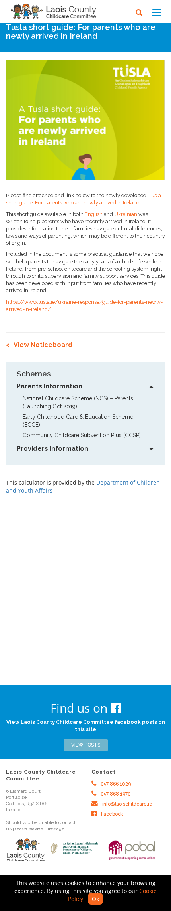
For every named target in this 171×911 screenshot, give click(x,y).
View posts (85, 745)
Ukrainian (125, 214)
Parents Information (49, 386)
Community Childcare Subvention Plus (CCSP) (82, 435)
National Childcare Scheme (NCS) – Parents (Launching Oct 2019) (79, 402)
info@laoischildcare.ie (126, 804)
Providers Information (52, 448)
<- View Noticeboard (39, 345)
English (94, 214)
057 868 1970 (115, 794)
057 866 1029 (115, 784)
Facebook (111, 814)
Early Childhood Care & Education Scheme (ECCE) (79, 421)
